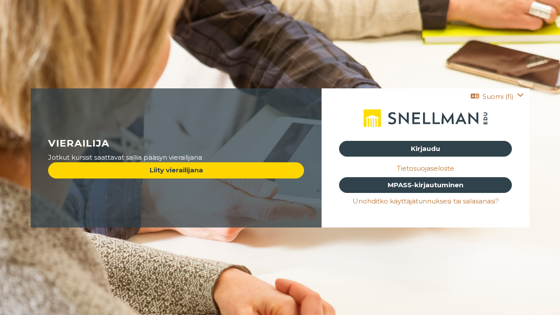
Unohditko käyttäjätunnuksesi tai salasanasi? (426, 201)
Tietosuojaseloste (425, 168)
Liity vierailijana (176, 170)
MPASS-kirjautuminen (425, 185)
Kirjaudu (425, 148)
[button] (497, 96)
